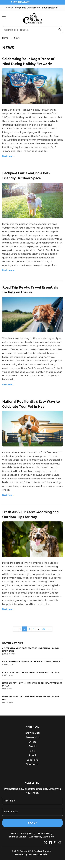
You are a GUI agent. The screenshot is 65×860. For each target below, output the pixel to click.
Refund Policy (45, 833)
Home (5, 37)
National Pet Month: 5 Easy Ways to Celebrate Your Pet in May (31, 404)
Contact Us (32, 764)
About (32, 755)
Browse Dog (32, 733)
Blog (32, 750)
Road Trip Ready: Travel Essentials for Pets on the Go (30, 290)
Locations (32, 759)
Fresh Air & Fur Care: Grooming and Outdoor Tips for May (30, 514)
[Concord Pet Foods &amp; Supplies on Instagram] (59, 843)
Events (33, 746)
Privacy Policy (28, 833)
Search (14, 833)
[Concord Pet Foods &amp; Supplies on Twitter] (45, 843)
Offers (32, 741)
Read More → (8, 156)
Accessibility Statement (41, 836)
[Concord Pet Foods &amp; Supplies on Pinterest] (55, 843)
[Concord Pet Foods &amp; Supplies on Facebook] (50, 843)
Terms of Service (17, 836)
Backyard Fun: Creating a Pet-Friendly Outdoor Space (26, 175)
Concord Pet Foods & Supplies (35, 851)
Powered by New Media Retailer (31, 854)
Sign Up (32, 823)
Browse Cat (32, 737)
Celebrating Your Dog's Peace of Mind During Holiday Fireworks (28, 61)
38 (43, 629)
